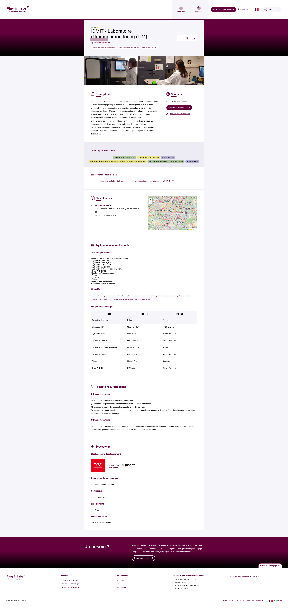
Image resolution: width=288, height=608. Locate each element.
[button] (172, 211)
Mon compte (121, 587)
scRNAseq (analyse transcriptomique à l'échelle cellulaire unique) (130, 300)
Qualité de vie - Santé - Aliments (148, 157)
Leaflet (194, 229)
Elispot (94, 300)
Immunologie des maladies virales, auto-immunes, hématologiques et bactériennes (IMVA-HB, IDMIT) (134, 181)
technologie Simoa (177, 296)
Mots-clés (181, 12)
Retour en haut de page (268, 566)
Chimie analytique (192, 161)
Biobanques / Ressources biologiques (103, 47)
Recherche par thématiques (70, 584)
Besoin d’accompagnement (223, 9)
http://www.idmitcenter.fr (180, 114)
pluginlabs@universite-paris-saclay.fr (246, 576)
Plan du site (240, 601)
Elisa (188, 296)
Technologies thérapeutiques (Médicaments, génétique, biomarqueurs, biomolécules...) (117, 161)
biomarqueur (155, 296)
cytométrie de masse (141, 296)
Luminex (165, 296)
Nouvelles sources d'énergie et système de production (166, 161)
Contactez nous (141, 558)
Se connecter (274, 9)
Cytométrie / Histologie (149, 47)
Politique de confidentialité (255, 601)
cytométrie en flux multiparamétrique (120, 296)
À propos (241, 10)
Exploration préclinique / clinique (129, 47)
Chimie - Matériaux (168, 157)
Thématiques (199, 12)
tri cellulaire (103, 300)
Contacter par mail (176, 108)
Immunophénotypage (99, 296)
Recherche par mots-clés (69, 580)
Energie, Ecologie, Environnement (124, 157)
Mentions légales (228, 601)
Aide (249, 10)
